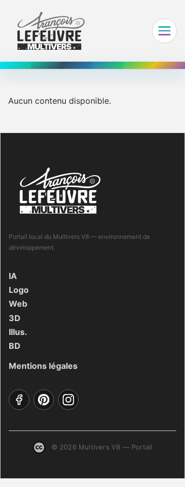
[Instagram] (68, 399)
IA (13, 276)
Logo (19, 290)
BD (15, 346)
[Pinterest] (43, 399)
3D (15, 318)
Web (18, 303)
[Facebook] (19, 399)
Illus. (18, 332)
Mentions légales (43, 366)
